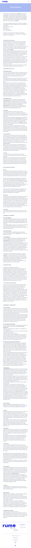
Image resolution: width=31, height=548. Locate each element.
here (25, 103)
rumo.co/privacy (22, 406)
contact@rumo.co (22, 524)
